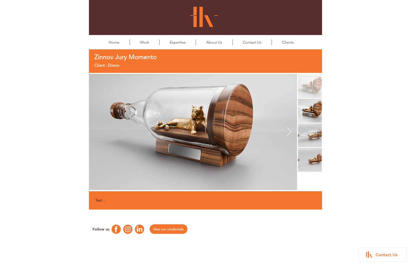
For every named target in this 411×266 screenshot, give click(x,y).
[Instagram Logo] (127, 229)
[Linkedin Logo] (139, 229)
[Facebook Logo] (116, 229)
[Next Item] (289, 132)
